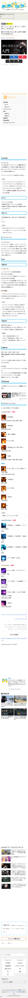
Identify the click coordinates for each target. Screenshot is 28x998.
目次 (9, 97)
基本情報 (5, 102)
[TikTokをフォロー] (13, 689)
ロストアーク (18, 26)
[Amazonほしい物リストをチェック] (15, 689)
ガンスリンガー (6, 26)
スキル (12, 26)
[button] (10, 61)
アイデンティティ (7, 109)
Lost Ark (10, 23)
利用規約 (19, 991)
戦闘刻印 (7, 115)
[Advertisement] (14, 141)
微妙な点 (7, 106)
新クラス (4, 28)
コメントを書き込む (14, 938)
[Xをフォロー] (9, 689)
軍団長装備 (11, 28)
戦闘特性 (5, 118)
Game (4, 23)
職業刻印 (7, 113)
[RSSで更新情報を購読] (20, 689)
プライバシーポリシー (11, 991)
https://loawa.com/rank (21, 618)
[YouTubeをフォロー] (11, 689)
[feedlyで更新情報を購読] (18, 689)
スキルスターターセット (9, 122)
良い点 (6, 104)
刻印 (25, 26)
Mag (4, 37)
